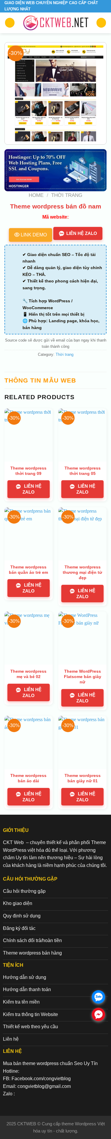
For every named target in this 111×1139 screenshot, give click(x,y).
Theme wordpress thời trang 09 (28, 471)
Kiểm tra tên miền (21, 1001)
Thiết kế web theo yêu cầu (30, 1026)
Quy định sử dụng (22, 915)
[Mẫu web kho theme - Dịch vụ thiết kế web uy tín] (55, 22)
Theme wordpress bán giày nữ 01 (83, 778)
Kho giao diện (17, 903)
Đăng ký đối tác (19, 928)
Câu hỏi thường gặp (24, 891)
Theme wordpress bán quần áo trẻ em (28, 570)
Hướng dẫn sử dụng (24, 977)
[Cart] (101, 23)
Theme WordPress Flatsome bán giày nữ (82, 676)
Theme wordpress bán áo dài (28, 778)
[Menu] (10, 23)
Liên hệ (11, 1039)
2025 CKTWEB (22, 1123)
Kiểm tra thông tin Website (30, 1014)
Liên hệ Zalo (81, 233)
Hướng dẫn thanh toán (27, 989)
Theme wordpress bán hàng (32, 952)
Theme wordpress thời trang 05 (83, 471)
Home (36, 195)
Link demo (33, 234)
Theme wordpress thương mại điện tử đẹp (82, 572)
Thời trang (66, 195)
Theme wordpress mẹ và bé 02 (28, 674)
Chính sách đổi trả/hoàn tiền (32, 940)
